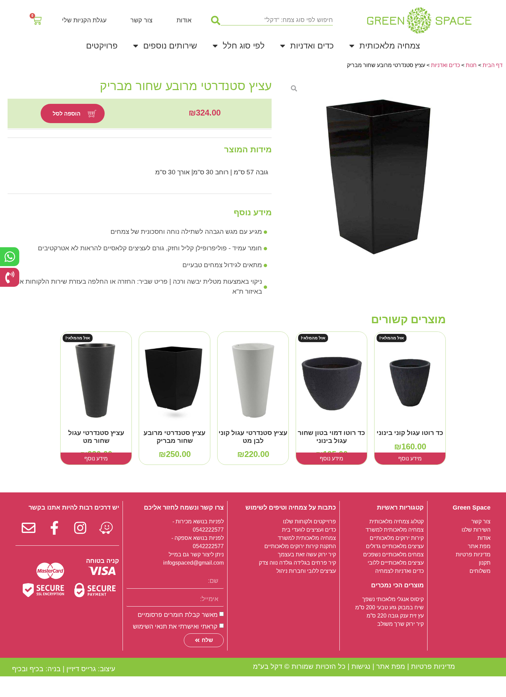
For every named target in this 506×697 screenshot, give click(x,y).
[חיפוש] (215, 20)
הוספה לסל (67, 113)
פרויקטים (102, 45)
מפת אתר (390, 666)
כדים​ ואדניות (445, 65)
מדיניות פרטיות (433, 666)
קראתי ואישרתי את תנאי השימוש (175, 626)
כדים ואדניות (312, 45)
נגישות (360, 666)
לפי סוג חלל (244, 45)
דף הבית (493, 65)
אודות (184, 20)
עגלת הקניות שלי (84, 20)
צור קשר (141, 20)
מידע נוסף (410, 458)
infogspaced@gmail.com (193, 563)
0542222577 (208, 530)
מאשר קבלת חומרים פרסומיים (178, 614)
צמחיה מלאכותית (389, 45)
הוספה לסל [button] (253, 458)
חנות (471, 65)
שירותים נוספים (170, 45)
